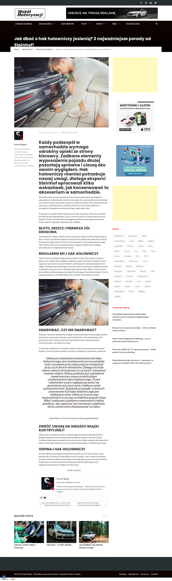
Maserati (117, 266)
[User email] (45, 498)
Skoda (148, 281)
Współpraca (134, 574)
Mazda (128, 266)
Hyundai (128, 256)
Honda (116, 256)
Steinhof (56, 258)
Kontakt (154, 574)
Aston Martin (119, 241)
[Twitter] (155, 3)
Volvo (131, 291)
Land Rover (133, 261)
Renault (129, 281)
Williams (141, 291)
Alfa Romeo (118, 236)
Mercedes (118, 271)
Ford (144, 251)
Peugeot (117, 276)
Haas (153, 251)
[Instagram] (146, 3)
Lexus (145, 261)
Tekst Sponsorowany (49, 132)
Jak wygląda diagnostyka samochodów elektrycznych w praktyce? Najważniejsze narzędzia (130, 317)
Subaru (117, 286)
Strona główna (23, 24)
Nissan (143, 271)
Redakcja (123, 574)
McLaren (139, 266)
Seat (139, 281)
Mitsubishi (131, 271)
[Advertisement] (135, 74)
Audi (131, 241)
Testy (84, 24)
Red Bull (117, 281)
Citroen (130, 246)
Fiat (136, 251)
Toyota (147, 286)
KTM (146, 256)
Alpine (144, 236)
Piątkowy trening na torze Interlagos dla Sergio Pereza (88, 504)
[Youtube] (151, 3)
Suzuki (127, 286)
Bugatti (151, 241)
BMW (141, 241)
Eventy (99, 24)
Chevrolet (118, 246)
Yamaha (117, 296)
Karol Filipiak (20, 144)
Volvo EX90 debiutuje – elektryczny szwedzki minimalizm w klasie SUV (56, 504)
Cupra (140, 246)
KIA (137, 256)
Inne (114, 24)
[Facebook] (141, 3)
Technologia (133, 24)
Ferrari (127, 251)
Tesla (137, 286)
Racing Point (143, 276)
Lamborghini (119, 261)
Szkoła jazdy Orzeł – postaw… (25, 546)
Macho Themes (74, 574)
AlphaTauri (132, 236)
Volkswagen (119, 291)
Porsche (129, 276)
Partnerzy (145, 574)
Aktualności (45, 24)
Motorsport (67, 24)
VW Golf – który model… (60, 545)
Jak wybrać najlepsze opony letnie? (91, 546)
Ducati (116, 251)
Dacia (150, 246)
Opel (153, 271)
